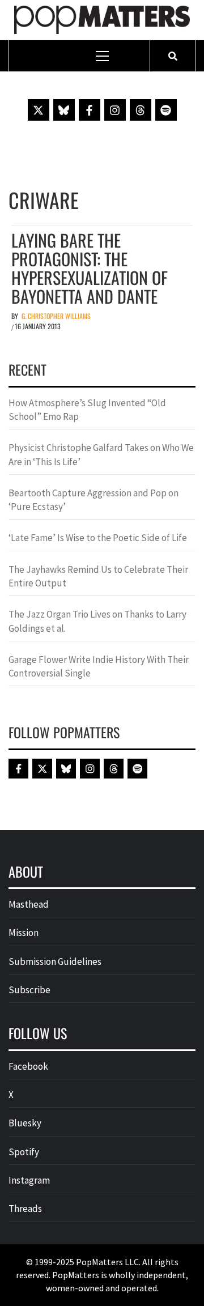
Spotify (23, 1152)
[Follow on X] (38, 110)
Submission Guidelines (54, 961)
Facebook (28, 1066)
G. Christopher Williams (56, 316)
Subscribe (29, 990)
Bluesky (24, 1123)
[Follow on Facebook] (89, 110)
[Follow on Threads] (140, 110)
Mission (23, 932)
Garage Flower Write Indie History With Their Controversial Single (98, 666)
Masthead (28, 904)
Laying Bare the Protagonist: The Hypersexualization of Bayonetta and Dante (89, 268)
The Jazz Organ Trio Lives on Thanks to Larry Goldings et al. (97, 621)
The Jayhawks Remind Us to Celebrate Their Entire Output (98, 576)
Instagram (29, 1180)
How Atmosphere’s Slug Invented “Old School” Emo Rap (87, 410)
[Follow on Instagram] (115, 110)
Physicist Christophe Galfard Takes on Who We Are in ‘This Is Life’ (101, 454)
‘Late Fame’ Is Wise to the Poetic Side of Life (97, 537)
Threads (25, 1208)
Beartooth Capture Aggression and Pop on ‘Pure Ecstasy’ (93, 500)
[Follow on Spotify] (166, 110)
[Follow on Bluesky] (64, 110)
